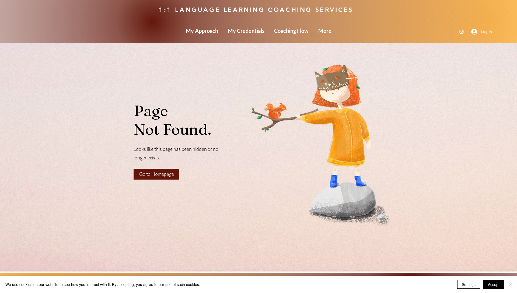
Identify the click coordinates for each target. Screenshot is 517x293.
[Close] (510, 284)
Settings (469, 284)
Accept (493, 284)
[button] (156, 174)
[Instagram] (461, 31)
